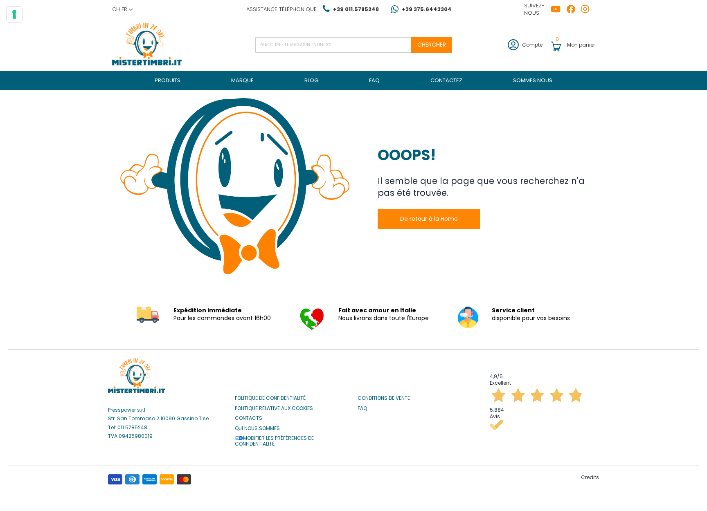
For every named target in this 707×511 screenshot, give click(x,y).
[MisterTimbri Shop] (147, 44)
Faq (362, 408)
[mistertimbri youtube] (559, 9)
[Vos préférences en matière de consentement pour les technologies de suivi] (14, 14)
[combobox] (353, 45)
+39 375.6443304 (427, 9)
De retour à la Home (429, 219)
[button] (122, 9)
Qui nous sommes (257, 428)
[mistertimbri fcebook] (574, 9)
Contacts (248, 418)
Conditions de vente (384, 398)
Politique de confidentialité (270, 398)
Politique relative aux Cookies (274, 408)
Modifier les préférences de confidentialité (274, 441)
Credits (590, 477)
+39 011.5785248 (356, 9)
